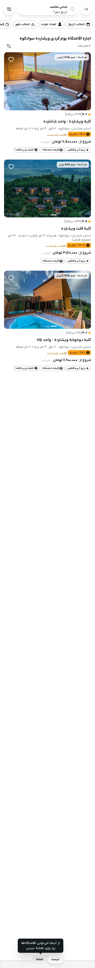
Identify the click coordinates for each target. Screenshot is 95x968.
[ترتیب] (8, 46)
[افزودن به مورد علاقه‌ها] (11, 59)
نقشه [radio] (39, 959)
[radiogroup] (47, 959)
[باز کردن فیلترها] (9, 9)
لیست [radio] (55, 959)
